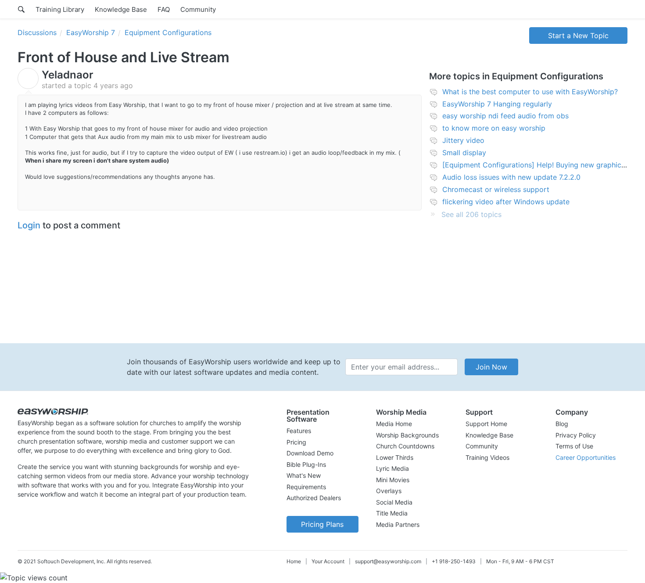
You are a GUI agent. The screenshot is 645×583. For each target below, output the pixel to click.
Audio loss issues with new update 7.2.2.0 (511, 177)
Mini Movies (392, 479)
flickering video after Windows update (506, 201)
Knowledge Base (121, 9)
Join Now (491, 367)
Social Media (394, 502)
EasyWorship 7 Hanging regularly (497, 104)
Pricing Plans (322, 524)
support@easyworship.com (388, 561)
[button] (322, 416)
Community (198, 9)
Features (299, 430)
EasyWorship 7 (90, 32)
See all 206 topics (471, 214)
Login (29, 225)
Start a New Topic (578, 35)
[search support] (21, 9)
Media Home (394, 423)
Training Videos (487, 457)
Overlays (388, 490)
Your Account (328, 561)
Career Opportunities (585, 457)
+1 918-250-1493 (454, 561)
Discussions (37, 32)
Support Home (486, 423)
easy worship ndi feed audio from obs (505, 115)
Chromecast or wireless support (495, 189)
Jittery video (463, 140)
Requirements (306, 487)
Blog (561, 423)
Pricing (296, 442)
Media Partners (397, 524)
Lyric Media (392, 468)
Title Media (392, 513)
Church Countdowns (405, 446)
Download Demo (310, 453)
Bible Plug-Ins (306, 464)
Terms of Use (574, 446)
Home (294, 561)
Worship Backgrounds (407, 435)
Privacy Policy (575, 435)
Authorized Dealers (314, 497)
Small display (464, 152)
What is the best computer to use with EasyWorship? (530, 91)
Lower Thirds (394, 457)
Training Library (60, 9)
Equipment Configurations (168, 32)
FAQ (164, 9)
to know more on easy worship (493, 128)
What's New (304, 475)
